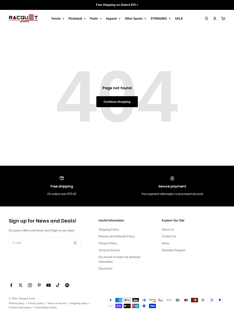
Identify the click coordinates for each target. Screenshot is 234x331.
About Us (168, 229)
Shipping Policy (109, 229)
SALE (179, 18)
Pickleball (75, 18)
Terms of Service (109, 250)
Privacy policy (36, 303)
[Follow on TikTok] (57, 285)
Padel (94, 18)
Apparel (111, 18)
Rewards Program (173, 250)
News (165, 243)
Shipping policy (79, 303)
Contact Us (169, 236)
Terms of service (57, 303)
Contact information (20, 307)
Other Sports (134, 18)
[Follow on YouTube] (48, 285)
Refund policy (16, 303)
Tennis (56, 18)
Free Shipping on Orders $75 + (117, 4)
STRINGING (159, 18)
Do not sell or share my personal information (119, 259)
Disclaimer (105, 268)
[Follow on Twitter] (20, 285)
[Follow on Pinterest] (39, 285)
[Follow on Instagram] (29, 285)
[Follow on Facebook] (11, 285)
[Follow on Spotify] (67, 285)
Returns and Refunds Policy (117, 236)
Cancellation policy (46, 307)
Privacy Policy (108, 243)
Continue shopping (117, 101)
